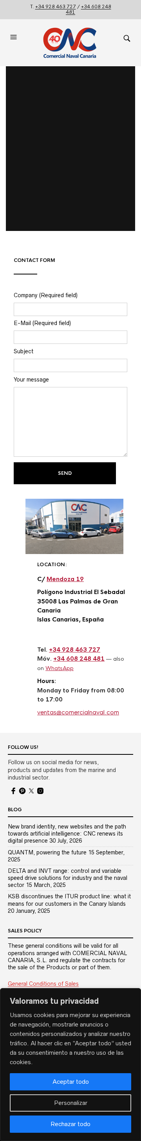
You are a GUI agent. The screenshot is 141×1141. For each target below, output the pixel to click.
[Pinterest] (22, 790)
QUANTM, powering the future (47, 852)
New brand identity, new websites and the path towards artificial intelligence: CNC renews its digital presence (67, 833)
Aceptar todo (70, 1081)
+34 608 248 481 (88, 9)
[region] (70, 1064)
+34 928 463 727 (55, 7)
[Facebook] (13, 790)
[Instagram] (40, 790)
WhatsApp (59, 668)
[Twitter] (31, 790)
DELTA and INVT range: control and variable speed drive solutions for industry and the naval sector (67, 878)
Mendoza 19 (65, 579)
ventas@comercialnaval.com (78, 712)
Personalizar (70, 1102)
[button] (14, 42)
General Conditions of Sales (43, 984)
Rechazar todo (70, 1124)
